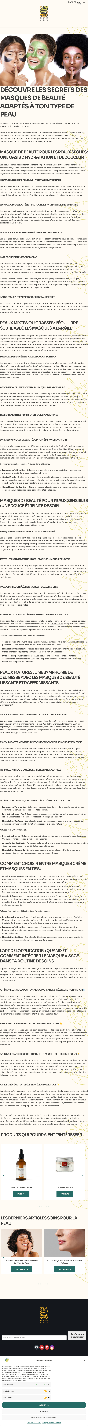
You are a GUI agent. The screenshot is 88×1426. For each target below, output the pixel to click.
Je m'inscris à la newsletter (77, 1335)
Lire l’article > (21, 1269)
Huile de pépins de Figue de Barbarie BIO (64, 1188)
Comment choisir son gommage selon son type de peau (21, 1261)
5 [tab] (46, 1206)
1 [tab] (37, 1206)
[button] (84, 1360)
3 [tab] (42, 1206)
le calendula (57, 624)
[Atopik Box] (44, 13)
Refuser (44, 1411)
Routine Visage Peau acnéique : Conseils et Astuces (65, 1261)
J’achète (21, 1194)
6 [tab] (48, 1206)
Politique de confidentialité (52, 1423)
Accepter (44, 1405)
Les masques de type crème (13, 186)
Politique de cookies (34, 1423)
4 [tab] (44, 1206)
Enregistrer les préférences (44, 1418)
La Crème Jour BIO (21, 1188)
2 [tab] (39, 1206)
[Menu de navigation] (83, 2)
